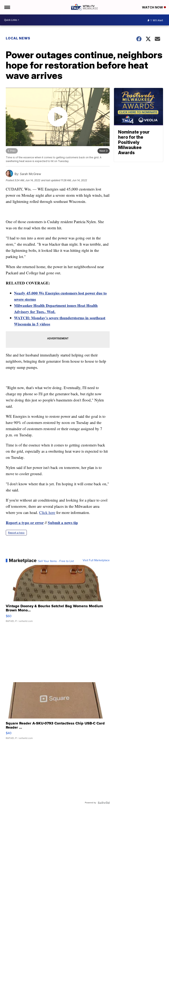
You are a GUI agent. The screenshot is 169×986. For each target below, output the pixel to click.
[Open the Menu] (7, 7)
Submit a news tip (63, 522)
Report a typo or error (25, 522)
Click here (47, 512)
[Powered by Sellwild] (104, 802)
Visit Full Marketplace (96, 560)
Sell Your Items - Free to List (56, 561)
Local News (18, 38)
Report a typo (16, 532)
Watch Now (153, 7)
